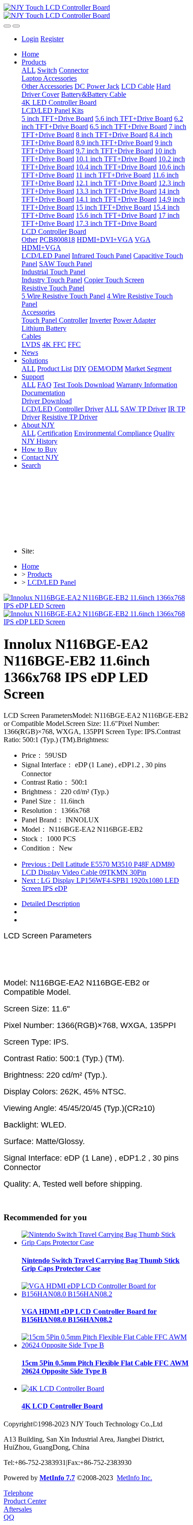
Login (30, 39)
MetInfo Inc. (134, 1478)
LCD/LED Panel (51, 582)
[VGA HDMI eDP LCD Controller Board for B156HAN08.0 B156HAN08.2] (105, 1294)
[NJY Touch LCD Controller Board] (96, 12)
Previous (98, 868)
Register (52, 39)
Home (30, 54)
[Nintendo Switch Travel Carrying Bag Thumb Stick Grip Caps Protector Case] (105, 1242)
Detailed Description (51, 903)
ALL (28, 70)
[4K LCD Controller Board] (63, 1388)
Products (39, 574)
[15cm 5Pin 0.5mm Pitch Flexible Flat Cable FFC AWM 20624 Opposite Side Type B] (105, 1345)
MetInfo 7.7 (57, 1478)
